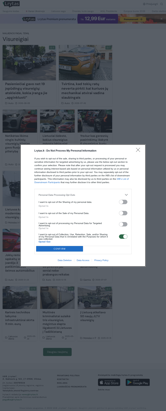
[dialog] (83, 205)
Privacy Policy (101, 260)
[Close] (139, 151)
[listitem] (83, 195)
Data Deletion (65, 260)
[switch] (123, 202)
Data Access (83, 260)
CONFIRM (60, 249)
